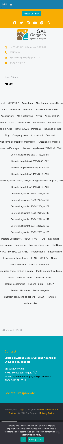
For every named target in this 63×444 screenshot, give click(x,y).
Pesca (11, 277)
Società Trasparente (20, 393)
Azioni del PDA (52, 116)
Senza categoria (41, 290)
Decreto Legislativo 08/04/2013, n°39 (30, 167)
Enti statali (53, 238)
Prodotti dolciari (44, 277)
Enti (43, 238)
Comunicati (37, 135)
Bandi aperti (24, 122)
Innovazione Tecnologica (15, 258)
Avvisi (39, 116)
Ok (23, 439)
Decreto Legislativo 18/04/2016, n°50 (30, 187)
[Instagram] (28, 22)
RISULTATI (51, 284)
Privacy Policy (47, 413)
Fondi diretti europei (39, 245)
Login (21, 409)
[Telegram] (41, 22)
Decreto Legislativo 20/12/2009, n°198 (30, 200)
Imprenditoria (38, 251)
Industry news (55, 251)
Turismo (52, 296)
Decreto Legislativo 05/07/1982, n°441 (30, 154)
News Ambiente (18, 264)
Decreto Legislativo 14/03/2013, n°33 (30, 174)
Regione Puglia (35, 284)
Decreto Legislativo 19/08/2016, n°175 (30, 193)
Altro (4, 109)
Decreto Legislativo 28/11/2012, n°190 (30, 226)
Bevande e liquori (52, 129)
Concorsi (50, 135)
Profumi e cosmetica (14, 284)
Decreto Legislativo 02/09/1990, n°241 (42, 148)
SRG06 (41, 296)
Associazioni (7, 116)
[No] (59, 432)
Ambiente (27, 109)
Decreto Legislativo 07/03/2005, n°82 (30, 161)
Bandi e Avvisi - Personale (28, 129)
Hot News (57, 245)
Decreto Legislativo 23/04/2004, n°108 (30, 206)
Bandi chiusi (39, 122)
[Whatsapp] (48, 22)
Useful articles (30, 303)
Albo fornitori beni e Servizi (49, 103)
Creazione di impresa (49, 141)
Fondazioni (20, 245)
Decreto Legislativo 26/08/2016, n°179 (30, 219)
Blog (7, 135)
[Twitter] (21, 22)
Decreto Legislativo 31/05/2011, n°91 (20, 238)
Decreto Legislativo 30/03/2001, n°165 (30, 232)
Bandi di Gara (54, 122)
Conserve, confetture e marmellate (17, 141)
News (54, 258)
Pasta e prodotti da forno (49, 271)
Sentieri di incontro (20, 290)
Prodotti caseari (25, 277)
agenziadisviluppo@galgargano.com (31, 376)
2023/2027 (13, 103)
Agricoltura (27, 103)
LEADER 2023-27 (39, 258)
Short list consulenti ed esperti (19, 296)
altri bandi (15, 109)
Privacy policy (36, 439)
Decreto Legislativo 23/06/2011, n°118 (30, 213)
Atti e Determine (25, 116)
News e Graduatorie (39, 264)
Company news (20, 135)
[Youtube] (34, 22)
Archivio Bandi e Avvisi (46, 109)
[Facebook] (14, 22)
